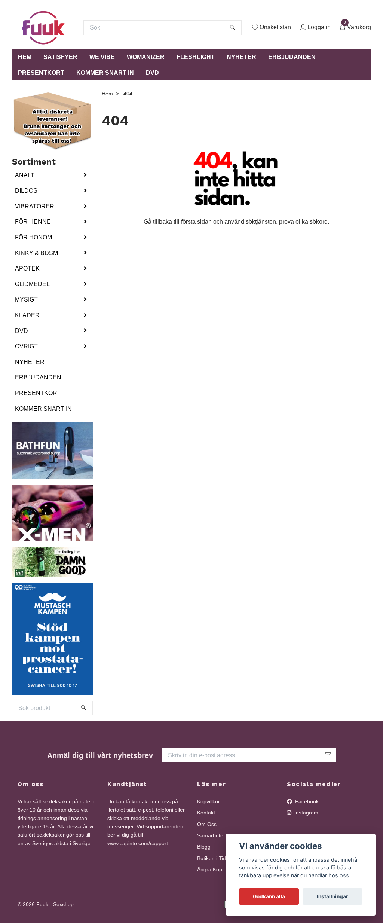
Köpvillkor (208, 801)
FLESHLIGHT (196, 57)
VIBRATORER (34, 206)
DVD (152, 73)
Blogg (204, 847)
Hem (107, 94)
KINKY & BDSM (36, 253)
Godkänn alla (269, 896)
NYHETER (241, 57)
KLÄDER (27, 315)
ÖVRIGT (26, 346)
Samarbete (210, 835)
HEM (24, 57)
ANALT (24, 175)
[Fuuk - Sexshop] (43, 27)
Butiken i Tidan (214, 858)
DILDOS (26, 190)
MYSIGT (26, 299)
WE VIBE (102, 57)
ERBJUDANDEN (292, 57)
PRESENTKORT (41, 73)
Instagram (305, 813)
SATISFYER (60, 57)
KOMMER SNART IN (105, 73)
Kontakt (206, 813)
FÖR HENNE (33, 221)
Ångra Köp (209, 869)
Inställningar (332, 896)
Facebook (306, 801)
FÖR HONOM (33, 237)
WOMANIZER (146, 57)
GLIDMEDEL (32, 284)
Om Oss (207, 824)
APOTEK (27, 268)
